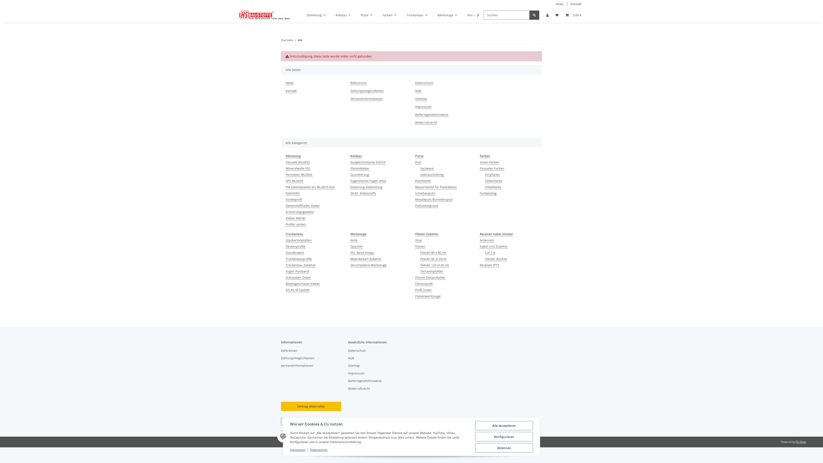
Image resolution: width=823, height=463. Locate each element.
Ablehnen (504, 448)
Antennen (487, 240)
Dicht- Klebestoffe (363, 193)
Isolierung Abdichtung (366, 187)
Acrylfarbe (492, 175)
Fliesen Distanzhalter (430, 277)
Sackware (427, 168)
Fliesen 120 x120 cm (434, 265)
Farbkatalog (488, 193)
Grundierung (359, 175)
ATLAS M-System (297, 290)
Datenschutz (319, 450)
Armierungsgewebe (300, 212)
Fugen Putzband (297, 271)
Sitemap (421, 99)
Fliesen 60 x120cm (433, 259)
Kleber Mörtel (295, 218)
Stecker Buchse (496, 259)
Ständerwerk (295, 253)
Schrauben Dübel (298, 277)
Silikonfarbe (493, 181)
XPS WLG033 (294, 181)
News (560, 4)
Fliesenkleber (359, 168)
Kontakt (576, 4)
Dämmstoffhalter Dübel (303, 206)
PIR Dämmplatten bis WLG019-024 (310, 187)
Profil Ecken (423, 290)
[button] (547, 15)
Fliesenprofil (424, 284)
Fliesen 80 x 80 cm (433, 253)
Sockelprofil (294, 199)
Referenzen (358, 83)
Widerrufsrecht (426, 122)
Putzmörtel (423, 181)
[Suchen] (534, 15)
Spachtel (356, 246)
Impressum (297, 450)
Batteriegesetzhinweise (432, 115)
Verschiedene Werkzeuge (368, 265)
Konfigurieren (504, 437)
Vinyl (418, 240)
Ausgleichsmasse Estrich (368, 162)
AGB (418, 91)
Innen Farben (489, 162)
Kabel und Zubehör (494, 246)
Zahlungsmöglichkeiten (367, 91)
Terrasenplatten (431, 271)
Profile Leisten (296, 224)
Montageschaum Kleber (303, 284)
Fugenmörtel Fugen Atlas (368, 181)
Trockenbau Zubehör (301, 265)
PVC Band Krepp (362, 253)
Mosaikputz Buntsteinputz (434, 199)
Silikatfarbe (493, 187)
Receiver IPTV (489, 265)
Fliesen (420, 246)
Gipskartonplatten (299, 240)
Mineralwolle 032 (298, 168)
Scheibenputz (425, 193)
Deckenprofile (295, 246)
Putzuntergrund (426, 206)
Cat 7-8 (490, 253)
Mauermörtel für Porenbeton (436, 187)
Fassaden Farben (492, 168)
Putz (418, 162)
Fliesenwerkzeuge (428, 296)
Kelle (353, 240)
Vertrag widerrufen (311, 406)
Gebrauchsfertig (432, 175)
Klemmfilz (293, 193)
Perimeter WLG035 (299, 175)
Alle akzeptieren (504, 425)
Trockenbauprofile (299, 259)
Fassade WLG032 (298, 162)
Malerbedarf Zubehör (365, 259)
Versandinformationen (366, 99)
